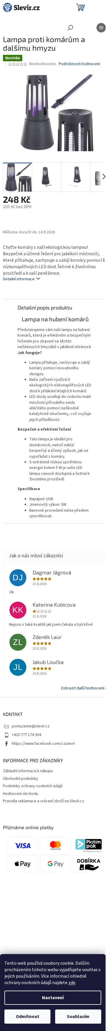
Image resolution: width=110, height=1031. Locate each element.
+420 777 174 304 (26, 735)
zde (71, 982)
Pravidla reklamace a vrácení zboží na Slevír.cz (43, 801)
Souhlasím (78, 1016)
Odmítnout (27, 1016)
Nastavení (53, 997)
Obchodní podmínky (20, 779)
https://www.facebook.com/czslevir (43, 744)
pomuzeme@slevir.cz (31, 726)
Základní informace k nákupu (28, 771)
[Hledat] (70, 28)
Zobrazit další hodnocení (82, 688)
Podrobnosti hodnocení (79, 64)
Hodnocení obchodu (20, 794)
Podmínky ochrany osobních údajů (32, 786)
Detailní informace (19, 279)
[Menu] (101, 28)
